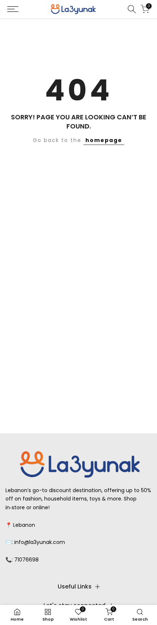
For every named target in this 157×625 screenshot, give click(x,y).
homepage (103, 140)
